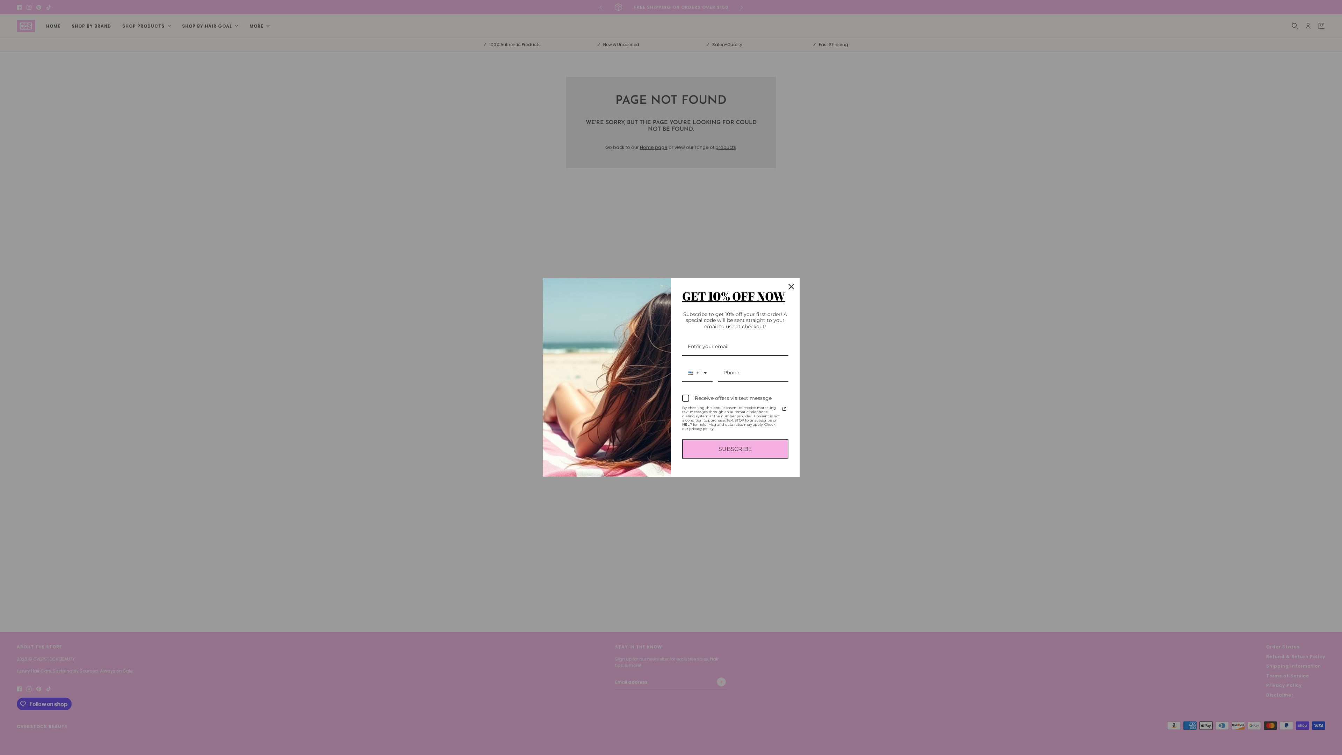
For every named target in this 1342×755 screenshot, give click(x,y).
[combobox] (697, 373)
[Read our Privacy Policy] (784, 409)
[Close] (791, 286)
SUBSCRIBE (735, 449)
